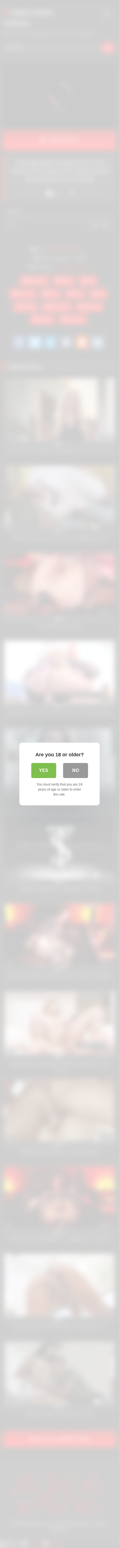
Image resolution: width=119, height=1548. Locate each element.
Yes (43, 770)
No (75, 770)
